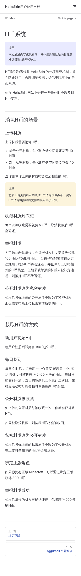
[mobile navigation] (74, 6)
